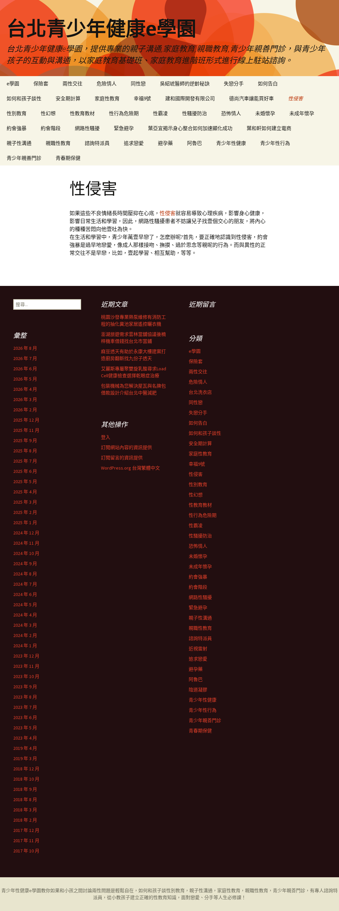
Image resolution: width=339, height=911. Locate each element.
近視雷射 (198, 649)
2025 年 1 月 (25, 522)
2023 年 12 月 (26, 656)
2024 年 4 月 (25, 615)
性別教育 (16, 113)
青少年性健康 (231, 143)
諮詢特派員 (97, 143)
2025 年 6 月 (25, 471)
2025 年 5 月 (25, 481)
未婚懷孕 (265, 113)
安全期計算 (68, 98)
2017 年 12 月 (26, 830)
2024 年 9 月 (25, 564)
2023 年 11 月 (26, 666)
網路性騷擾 (87, 128)
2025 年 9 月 (25, 440)
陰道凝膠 (198, 690)
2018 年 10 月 (26, 779)
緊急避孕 (124, 128)
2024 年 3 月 (25, 625)
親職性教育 (58, 143)
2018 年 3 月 (25, 810)
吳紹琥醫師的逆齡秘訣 (185, 83)
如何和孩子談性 (24, 98)
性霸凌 (160, 113)
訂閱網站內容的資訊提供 (126, 447)
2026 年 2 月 (25, 410)
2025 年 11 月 (26, 430)
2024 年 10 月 (26, 553)
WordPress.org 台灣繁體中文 (130, 468)
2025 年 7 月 (25, 461)
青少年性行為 (275, 143)
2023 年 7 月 (25, 707)
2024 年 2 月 (25, 635)
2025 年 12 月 (26, 420)
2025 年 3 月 (25, 502)
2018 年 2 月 (25, 820)
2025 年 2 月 (25, 512)
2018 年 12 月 (26, 769)
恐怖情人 (231, 113)
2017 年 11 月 (26, 840)
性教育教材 (82, 113)
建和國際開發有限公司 (190, 98)
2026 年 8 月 (25, 348)
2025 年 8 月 (25, 451)
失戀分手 (234, 83)
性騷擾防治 (194, 113)
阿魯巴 (194, 143)
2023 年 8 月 (25, 697)
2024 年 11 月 (26, 543)
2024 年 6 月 (25, 594)
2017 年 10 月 (26, 851)
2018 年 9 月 (25, 789)
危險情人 (107, 83)
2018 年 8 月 (25, 799)
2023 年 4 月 (25, 738)
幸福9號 (142, 98)
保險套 (40, 83)
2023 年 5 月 (25, 728)
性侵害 (295, 98)
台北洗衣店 (200, 392)
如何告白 (268, 83)
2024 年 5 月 (25, 605)
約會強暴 (16, 128)
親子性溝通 (19, 143)
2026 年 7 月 (25, 358)
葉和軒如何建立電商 (269, 128)
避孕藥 (165, 143)
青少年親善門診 (24, 158)
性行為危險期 (124, 113)
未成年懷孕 (301, 113)
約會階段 (51, 128)
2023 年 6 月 (25, 717)
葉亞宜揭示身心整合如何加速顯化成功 (190, 128)
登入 (105, 437)
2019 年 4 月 (25, 748)
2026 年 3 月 (25, 399)
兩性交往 (72, 83)
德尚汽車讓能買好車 (251, 98)
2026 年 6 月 (25, 369)
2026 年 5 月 (25, 379)
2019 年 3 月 (25, 758)
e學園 (13, 83)
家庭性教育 (107, 98)
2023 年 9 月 (25, 687)
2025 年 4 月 (25, 492)
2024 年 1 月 (25, 646)
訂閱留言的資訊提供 (122, 458)
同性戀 (138, 83)
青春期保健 (68, 158)
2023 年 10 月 (26, 676)
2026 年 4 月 (25, 389)
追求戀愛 (134, 143)
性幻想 (48, 113)
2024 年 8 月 (25, 574)
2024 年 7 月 (25, 584)
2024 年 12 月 (26, 533)
